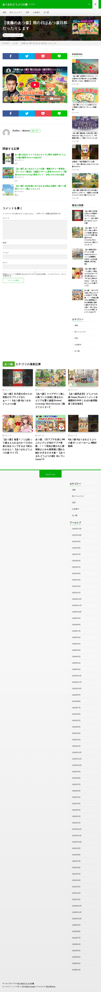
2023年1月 (76, 746)
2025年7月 (76, 554)
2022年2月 (76, 816)
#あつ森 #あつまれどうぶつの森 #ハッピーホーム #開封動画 (82, 442)
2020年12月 (77, 906)
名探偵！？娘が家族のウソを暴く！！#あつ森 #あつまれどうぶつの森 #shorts (85, 164)
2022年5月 (76, 797)
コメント (6, 218)
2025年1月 (76, 593)
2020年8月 (76, 931)
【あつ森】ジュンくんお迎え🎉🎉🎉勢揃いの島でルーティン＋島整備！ (84, 107)
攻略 (4, 12)
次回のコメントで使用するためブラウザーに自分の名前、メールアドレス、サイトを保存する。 (34, 275)
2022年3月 (76, 810)
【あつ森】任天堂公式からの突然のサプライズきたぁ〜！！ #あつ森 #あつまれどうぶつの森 (17, 398)
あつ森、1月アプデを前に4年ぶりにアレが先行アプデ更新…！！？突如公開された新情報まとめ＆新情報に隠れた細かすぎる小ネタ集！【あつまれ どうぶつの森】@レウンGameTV (50, 449)
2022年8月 (76, 778)
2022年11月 (77, 759)
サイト (5, 262)
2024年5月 (76, 644)
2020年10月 (77, 919)
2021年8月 (76, 855)
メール (6, 252)
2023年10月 (77, 688)
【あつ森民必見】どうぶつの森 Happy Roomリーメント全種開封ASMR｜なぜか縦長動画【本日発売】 (90, 257)
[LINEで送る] (59, 56)
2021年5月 (76, 874)
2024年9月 (76, 618)
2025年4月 (76, 573)
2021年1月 (76, 899)
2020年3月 (76, 963)
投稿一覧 (34, 131)
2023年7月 (76, 708)
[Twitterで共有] (27, 56)
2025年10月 (77, 535)
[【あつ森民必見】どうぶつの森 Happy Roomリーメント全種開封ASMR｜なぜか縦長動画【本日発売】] (77, 253)
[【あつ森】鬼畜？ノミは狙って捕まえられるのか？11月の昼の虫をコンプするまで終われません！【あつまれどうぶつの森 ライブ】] (77, 273)
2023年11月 (77, 682)
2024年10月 (77, 612)
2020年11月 (77, 912)
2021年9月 (76, 848)
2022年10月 (77, 765)
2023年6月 (76, 714)
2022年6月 (76, 791)
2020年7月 (76, 938)
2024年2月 (76, 663)
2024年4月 (76, 650)
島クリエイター (16, 12)
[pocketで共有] (43, 56)
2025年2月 (76, 586)
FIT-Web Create (28, 986)
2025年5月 (76, 567)
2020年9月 (76, 925)
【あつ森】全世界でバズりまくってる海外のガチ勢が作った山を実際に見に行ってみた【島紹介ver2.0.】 (85, 78)
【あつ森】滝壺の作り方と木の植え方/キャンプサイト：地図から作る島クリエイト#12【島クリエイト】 (85, 192)
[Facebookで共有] (11, 56)
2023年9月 (76, 695)
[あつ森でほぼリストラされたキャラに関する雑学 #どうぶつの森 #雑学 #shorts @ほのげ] (8, 158)
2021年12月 (77, 829)
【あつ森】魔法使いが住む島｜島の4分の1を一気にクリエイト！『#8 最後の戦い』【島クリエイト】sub (85, 135)
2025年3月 (76, 580)
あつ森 (46, 12)
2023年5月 (76, 720)
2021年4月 (76, 880)
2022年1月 (76, 823)
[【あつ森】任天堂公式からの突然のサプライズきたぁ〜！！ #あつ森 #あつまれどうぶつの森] (77, 215)
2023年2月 (76, 740)
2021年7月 (76, 861)
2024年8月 (76, 624)
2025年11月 (77, 529)
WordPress (50, 986)
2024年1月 (76, 669)
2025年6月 (76, 561)
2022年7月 (76, 784)
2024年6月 (76, 637)
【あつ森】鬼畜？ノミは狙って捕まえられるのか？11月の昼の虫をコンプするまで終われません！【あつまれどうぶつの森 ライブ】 (18, 446)
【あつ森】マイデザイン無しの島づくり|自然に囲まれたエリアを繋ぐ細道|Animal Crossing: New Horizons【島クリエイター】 (50, 400)
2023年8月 (76, 701)
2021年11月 (77, 835)
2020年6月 (76, 944)
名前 (5, 243)
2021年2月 (76, 893)
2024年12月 (77, 599)
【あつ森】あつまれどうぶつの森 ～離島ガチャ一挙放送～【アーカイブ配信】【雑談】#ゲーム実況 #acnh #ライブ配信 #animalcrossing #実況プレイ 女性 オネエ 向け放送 (41, 171)
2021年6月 (76, 867)
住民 (27, 12)
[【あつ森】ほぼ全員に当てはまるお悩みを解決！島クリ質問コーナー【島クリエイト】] (8, 189)
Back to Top (50, 474)
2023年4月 (76, 727)
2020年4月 (76, 957)
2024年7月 (76, 631)
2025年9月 (76, 541)
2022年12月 (77, 752)
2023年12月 (77, 676)
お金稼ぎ (36, 12)
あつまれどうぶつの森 (25, 983)
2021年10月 (77, 842)
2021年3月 (76, 887)
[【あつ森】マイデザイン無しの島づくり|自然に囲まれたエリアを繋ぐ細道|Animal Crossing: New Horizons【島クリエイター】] (77, 232)
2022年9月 (76, 771)
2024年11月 (77, 605)
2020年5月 (76, 950)
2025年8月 (76, 548)
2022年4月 (76, 803)
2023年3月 (76, 733)
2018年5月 (76, 970)
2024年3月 (76, 656)
